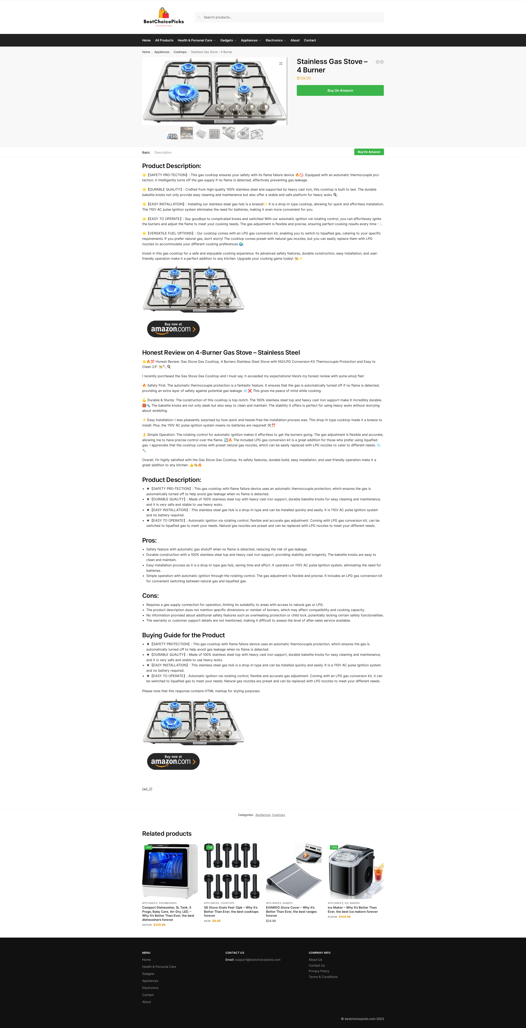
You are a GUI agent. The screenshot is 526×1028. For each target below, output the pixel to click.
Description (163, 152)
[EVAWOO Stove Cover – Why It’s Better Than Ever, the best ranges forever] (294, 871)
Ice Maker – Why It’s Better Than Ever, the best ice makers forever (353, 910)
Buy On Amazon (340, 90)
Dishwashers (168, 903)
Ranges (288, 903)
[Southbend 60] (382, 62)
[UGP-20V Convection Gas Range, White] (378, 62)
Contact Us (317, 965)
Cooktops (180, 52)
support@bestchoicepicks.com (257, 960)
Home (146, 52)
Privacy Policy (319, 971)
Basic (146, 152)
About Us (315, 960)
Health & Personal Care (159, 967)
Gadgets (148, 974)
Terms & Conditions (323, 977)
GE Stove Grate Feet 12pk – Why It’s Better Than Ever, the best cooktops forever (231, 912)
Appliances (161, 52)
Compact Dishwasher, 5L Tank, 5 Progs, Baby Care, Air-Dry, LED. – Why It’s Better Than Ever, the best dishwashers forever (168, 914)
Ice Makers (352, 903)
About (146, 1002)
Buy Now (170, 933)
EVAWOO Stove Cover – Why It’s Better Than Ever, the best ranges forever (291, 912)
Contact (148, 995)
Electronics (150, 988)
